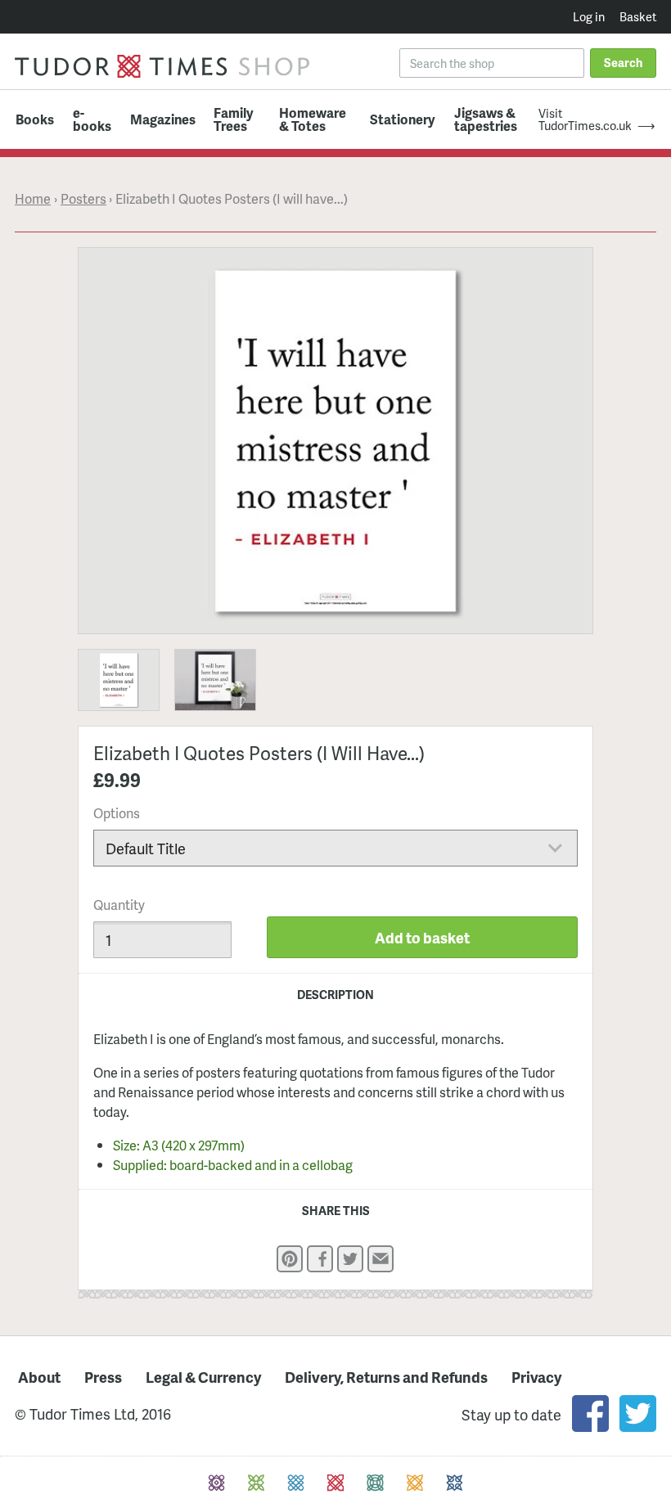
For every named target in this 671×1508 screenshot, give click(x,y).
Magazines (163, 119)
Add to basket (422, 937)
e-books (92, 118)
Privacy (536, 1376)
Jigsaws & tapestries (485, 118)
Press (103, 1376)
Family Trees (234, 118)
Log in (589, 16)
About (39, 1376)
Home (33, 198)
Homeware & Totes (312, 118)
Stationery (402, 119)
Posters (83, 198)
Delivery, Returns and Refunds (386, 1376)
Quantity (119, 904)
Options (116, 813)
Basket (637, 16)
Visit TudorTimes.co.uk (585, 119)
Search (623, 62)
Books (35, 119)
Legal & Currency (203, 1376)
